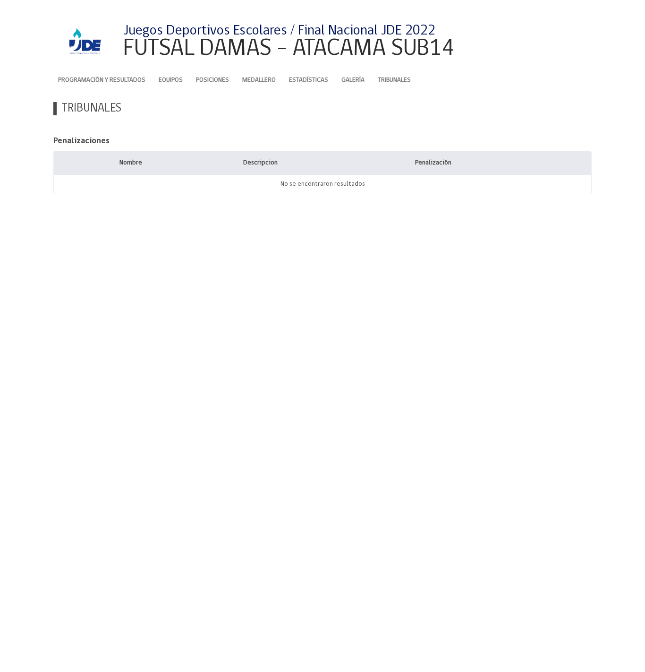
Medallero (259, 80)
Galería (353, 80)
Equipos (171, 80)
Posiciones (212, 80)
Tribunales (394, 80)
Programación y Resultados (101, 80)
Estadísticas (308, 80)
